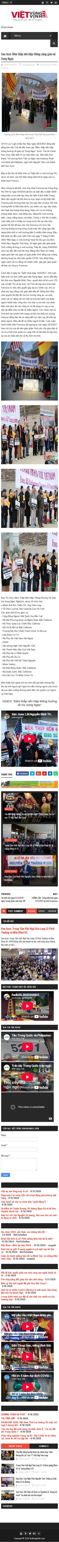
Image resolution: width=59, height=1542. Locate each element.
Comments (44, 1446)
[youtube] (43, 2)
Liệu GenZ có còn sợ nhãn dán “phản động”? (23, 1201)
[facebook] (47, 2)
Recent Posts (15, 1446)
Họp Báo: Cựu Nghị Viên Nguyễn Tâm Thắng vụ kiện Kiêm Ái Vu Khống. (29, 878)
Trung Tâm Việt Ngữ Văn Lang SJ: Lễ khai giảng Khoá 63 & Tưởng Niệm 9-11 (28, 846)
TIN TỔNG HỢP (8, 1418)
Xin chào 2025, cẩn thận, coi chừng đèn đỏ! (23, 1232)
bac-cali (8, 809)
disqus (42, 911)
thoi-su (4, 67)
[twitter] (51, 2)
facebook (52, 911)
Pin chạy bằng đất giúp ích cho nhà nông (22, 1279)
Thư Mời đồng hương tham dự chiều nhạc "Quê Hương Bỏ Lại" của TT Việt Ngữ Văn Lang (29, 815)
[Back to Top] (39, 1533)
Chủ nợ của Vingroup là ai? (14, 1191)
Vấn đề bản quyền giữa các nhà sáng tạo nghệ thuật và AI (28, 1274)
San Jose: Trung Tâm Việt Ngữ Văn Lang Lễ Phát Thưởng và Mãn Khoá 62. (28, 930)
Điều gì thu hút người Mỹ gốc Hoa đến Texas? (24, 1283)
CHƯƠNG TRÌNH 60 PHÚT (13, 1414)
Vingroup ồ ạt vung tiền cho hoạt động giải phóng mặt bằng (28, 1196)
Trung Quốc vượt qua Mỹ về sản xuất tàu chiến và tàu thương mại (28, 1298)
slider (54, 64)
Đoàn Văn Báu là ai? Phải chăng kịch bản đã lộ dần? (27, 1238)
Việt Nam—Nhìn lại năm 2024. (16, 1245)
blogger (31, 911)
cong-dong (45, 64)
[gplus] (56, 2)
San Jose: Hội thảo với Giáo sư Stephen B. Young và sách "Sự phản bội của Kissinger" (36, 1493)
